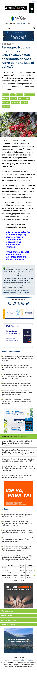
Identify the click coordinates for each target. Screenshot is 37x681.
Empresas (5, 95)
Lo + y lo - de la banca (8, 620)
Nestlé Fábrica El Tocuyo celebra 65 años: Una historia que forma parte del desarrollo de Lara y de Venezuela (18, 358)
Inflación (13, 98)
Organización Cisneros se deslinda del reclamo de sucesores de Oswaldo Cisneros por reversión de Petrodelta (17, 392)
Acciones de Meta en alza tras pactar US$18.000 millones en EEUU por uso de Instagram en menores (17, 376)
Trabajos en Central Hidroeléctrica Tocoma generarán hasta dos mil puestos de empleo (17, 531)
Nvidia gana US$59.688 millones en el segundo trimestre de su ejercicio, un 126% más (17, 367)
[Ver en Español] (35, 1)
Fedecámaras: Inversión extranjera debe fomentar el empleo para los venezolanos (16, 384)
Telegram (6, 292)
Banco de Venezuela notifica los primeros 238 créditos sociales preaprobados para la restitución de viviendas (18, 540)
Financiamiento (29, 95)
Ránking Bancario (7, 611)
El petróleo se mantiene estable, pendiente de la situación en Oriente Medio (18, 515)
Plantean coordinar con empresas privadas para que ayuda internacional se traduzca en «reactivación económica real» (17, 548)
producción (5, 102)
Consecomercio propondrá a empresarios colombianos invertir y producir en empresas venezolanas (17, 401)
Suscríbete (21, 23)
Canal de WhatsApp (23, 290)
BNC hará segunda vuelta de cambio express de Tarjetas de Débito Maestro (18, 476)
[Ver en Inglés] (33, 1)
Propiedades (16, 102)
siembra (24, 102)
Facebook (26, 292)
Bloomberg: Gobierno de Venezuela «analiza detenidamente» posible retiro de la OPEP (18, 460)
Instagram (13, 292)
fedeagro (19, 95)
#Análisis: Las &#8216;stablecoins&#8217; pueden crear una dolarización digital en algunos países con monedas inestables (17, 558)
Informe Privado (9, 23)
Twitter (19, 292)
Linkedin (7, 660)
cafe (12, 95)
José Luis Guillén (24, 98)
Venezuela (5, 106)
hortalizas (5, 98)
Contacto (30, 23)
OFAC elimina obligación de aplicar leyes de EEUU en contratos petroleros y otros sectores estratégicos (18, 468)
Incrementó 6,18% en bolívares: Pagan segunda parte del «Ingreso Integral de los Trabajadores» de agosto (17, 523)
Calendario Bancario (8, 624)
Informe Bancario (7, 615)
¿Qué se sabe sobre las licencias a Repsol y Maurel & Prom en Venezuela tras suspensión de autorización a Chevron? (18, 239)
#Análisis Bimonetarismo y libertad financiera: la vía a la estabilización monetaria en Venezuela (18, 443)
